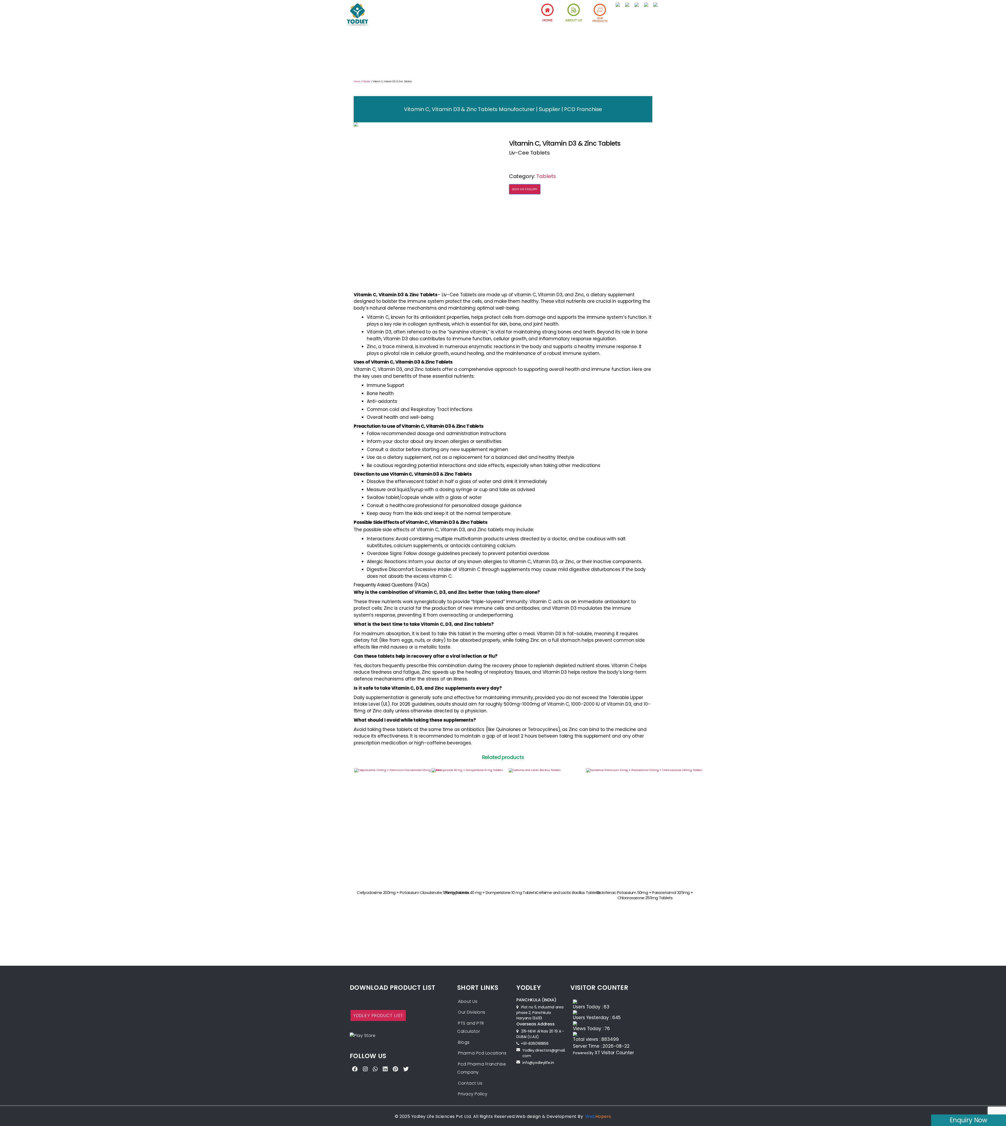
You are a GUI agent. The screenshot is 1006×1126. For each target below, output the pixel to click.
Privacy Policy (472, 1094)
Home (357, 81)
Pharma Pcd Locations (482, 1053)
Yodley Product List (378, 1015)
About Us (467, 1001)
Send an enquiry (525, 189)
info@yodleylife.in (538, 1062)
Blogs (464, 1042)
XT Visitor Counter (614, 1053)
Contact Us (470, 1083)
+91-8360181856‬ (535, 1043)
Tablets (366, 81)
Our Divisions (471, 1012)
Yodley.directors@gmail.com (544, 1053)
